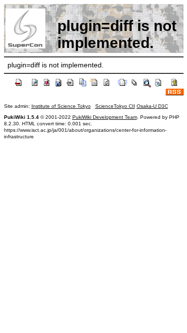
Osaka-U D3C (152, 106)
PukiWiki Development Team (104, 117)
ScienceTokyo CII (115, 106)
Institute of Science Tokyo (61, 106)
